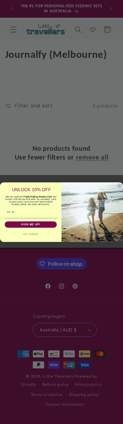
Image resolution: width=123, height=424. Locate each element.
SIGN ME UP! (30, 224)
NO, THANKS (30, 234)
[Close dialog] (119, 186)
